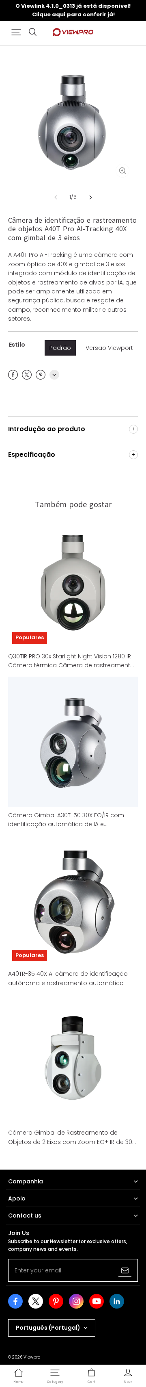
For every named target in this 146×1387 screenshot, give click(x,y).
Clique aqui (48, 14)
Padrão (60, 348)
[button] (16, 32)
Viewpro (32, 1357)
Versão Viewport (109, 348)
